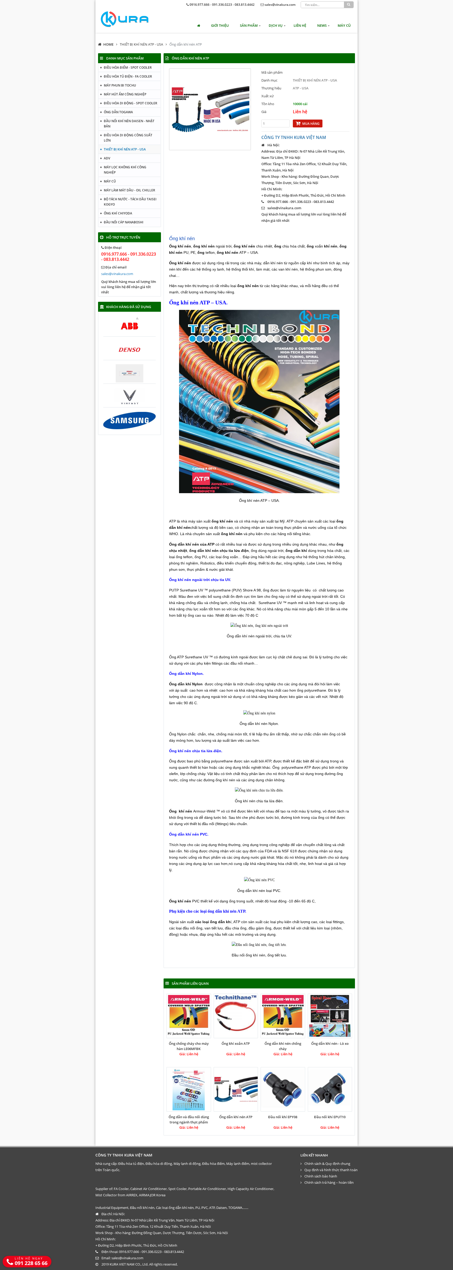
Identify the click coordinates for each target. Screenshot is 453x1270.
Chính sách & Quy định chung (327, 1163)
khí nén (229, 780)
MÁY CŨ (344, 25)
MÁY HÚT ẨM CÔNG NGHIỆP (125, 94)
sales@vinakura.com (280, 4)
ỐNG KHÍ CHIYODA (118, 213)
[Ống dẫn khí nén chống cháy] (283, 1016)
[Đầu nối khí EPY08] (283, 1089)
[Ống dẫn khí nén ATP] (236, 1089)
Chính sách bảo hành (320, 1176)
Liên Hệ (300, 25)
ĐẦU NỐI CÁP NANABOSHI (123, 222)
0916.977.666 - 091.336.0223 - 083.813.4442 (222, 4)
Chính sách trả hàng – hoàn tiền (329, 1182)
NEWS (322, 25)
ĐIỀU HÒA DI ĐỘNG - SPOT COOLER (130, 103)
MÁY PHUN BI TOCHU (120, 85)
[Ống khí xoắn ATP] (236, 1016)
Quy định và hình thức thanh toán (331, 1169)
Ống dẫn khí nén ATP (185, 44)
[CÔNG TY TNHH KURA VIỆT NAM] (124, 19)
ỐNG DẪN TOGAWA (118, 112)
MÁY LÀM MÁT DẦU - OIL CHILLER (129, 190)
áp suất (181, 690)
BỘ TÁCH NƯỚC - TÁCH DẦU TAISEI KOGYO (130, 202)
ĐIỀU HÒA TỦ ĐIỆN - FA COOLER (128, 76)
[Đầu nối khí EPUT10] (330, 1089)
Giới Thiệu (220, 25)
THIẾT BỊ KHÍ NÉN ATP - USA (141, 44)
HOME (108, 44)
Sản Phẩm (249, 25)
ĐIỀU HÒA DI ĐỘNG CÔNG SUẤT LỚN (128, 138)
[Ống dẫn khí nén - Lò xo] (330, 1016)
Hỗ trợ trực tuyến (123, 237)
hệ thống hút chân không (324, 557)
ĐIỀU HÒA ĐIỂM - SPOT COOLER (128, 67)
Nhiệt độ (222, 615)
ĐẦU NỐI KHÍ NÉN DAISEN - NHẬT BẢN (129, 123)
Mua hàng (311, 123)
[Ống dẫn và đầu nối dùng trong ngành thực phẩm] (188, 1089)
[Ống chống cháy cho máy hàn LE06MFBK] (188, 1016)
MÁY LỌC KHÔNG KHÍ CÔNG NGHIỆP (125, 170)
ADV (107, 158)
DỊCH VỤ (276, 25)
